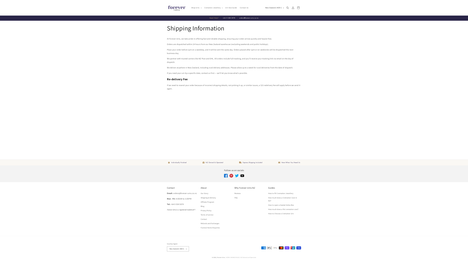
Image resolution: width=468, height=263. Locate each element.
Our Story (204, 193)
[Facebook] (226, 177)
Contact (204, 219)
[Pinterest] (231, 177)
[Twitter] (237, 177)
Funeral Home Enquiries (210, 228)
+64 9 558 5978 (229, 18)
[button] (196, 7)
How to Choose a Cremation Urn (281, 213)
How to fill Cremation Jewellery (280, 193)
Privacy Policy (206, 210)
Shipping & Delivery (208, 198)
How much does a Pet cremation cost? (283, 209)
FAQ (236, 198)
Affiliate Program (207, 202)
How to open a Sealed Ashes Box (281, 205)
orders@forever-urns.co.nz (248, 18)
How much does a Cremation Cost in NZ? (282, 199)
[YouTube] (242, 177)
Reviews (237, 193)
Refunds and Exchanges (210, 223)
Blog (202, 206)
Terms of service (207, 215)
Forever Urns (221, 257)
